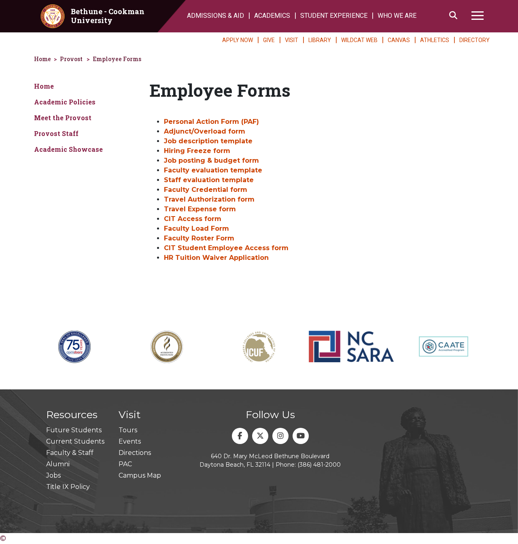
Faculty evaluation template (213, 170)
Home (42, 59)
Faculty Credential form (205, 189)
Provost (71, 59)
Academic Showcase (68, 149)
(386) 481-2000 (319, 464)
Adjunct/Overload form (204, 131)
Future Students (74, 430)
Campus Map (140, 475)
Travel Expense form (200, 209)
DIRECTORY (474, 40)
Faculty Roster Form (199, 238)
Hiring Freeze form (197, 151)
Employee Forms (117, 59)
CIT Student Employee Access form (226, 248)
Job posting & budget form (211, 160)
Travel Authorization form (209, 199)
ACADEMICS (272, 15)
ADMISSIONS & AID (215, 15)
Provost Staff (56, 133)
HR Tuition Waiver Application (216, 257)
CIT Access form (192, 219)
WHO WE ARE (397, 15)
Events (130, 441)
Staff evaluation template (209, 180)
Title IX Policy (68, 487)
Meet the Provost (62, 117)
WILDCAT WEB (359, 40)
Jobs (53, 475)
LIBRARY (319, 40)
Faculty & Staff (69, 453)
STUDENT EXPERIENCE (333, 15)
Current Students (75, 441)
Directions (135, 453)
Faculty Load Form (196, 228)
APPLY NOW (237, 40)
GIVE (269, 40)
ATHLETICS (434, 40)
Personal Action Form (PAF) (211, 121)
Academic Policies (65, 102)
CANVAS (399, 40)
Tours (128, 430)
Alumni (58, 464)
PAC (125, 464)
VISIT (291, 40)
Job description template (208, 141)
